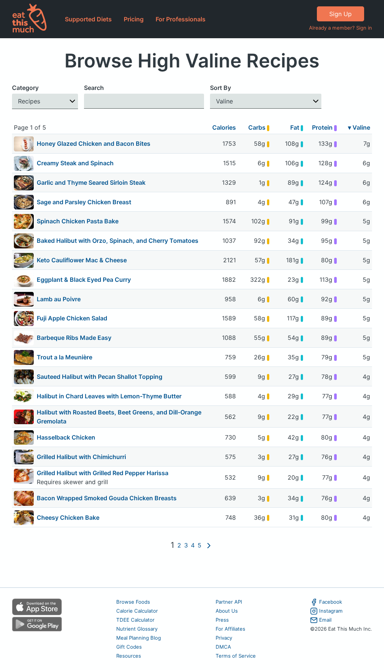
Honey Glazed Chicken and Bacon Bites (93, 143)
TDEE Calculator (135, 620)
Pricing (134, 19)
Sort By (220, 87)
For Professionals (181, 19)
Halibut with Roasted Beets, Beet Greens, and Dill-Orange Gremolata (119, 416)
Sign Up (340, 14)
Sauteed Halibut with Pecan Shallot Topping (99, 376)
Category (25, 87)
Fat (295, 127)
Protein (323, 127)
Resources (128, 656)
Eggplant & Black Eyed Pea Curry (84, 279)
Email (325, 620)
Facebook (330, 602)
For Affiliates (230, 629)
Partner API (229, 602)
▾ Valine (359, 127)
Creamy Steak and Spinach (75, 163)
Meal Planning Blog (138, 638)
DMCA (223, 647)
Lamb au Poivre (59, 299)
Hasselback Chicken (66, 437)
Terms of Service (236, 656)
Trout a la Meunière (64, 357)
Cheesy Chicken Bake (68, 517)
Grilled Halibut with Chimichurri (81, 457)
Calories (224, 127)
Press (222, 620)
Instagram (331, 611)
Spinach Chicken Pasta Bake (77, 221)
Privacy (224, 638)
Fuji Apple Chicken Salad (72, 318)
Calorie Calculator (137, 611)
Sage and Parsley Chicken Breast (84, 202)
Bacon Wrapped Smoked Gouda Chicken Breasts (107, 498)
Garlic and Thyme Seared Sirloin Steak (91, 182)
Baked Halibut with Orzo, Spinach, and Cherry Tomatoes (117, 240)
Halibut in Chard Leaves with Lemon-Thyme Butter (109, 396)
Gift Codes (129, 647)
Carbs (257, 127)
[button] (45, 101)
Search (94, 87)
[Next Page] (208, 545)
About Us (227, 611)
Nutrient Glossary (137, 629)
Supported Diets (88, 19)
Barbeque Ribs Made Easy (74, 337)
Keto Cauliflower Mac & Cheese (82, 260)
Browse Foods (133, 602)
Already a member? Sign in (340, 28)
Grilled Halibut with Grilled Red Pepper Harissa (102, 473)
